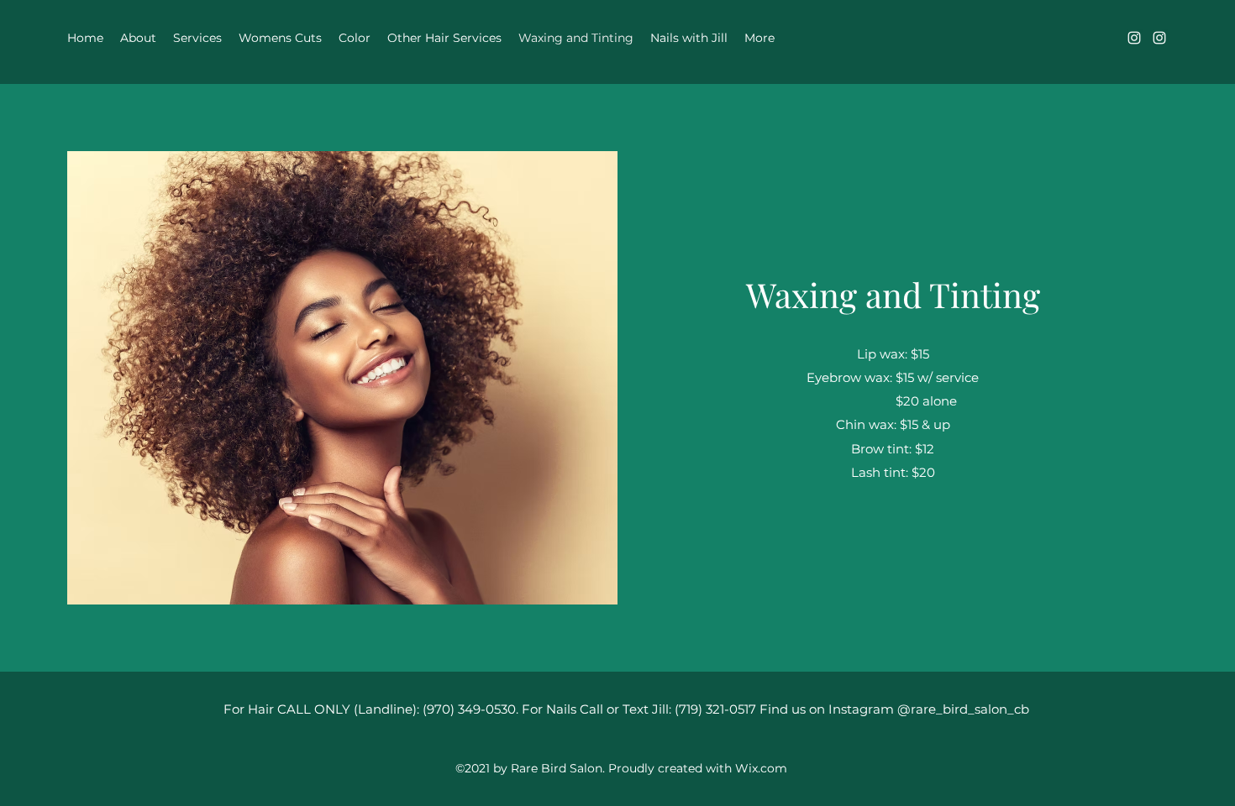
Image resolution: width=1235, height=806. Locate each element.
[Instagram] (1134, 37)
